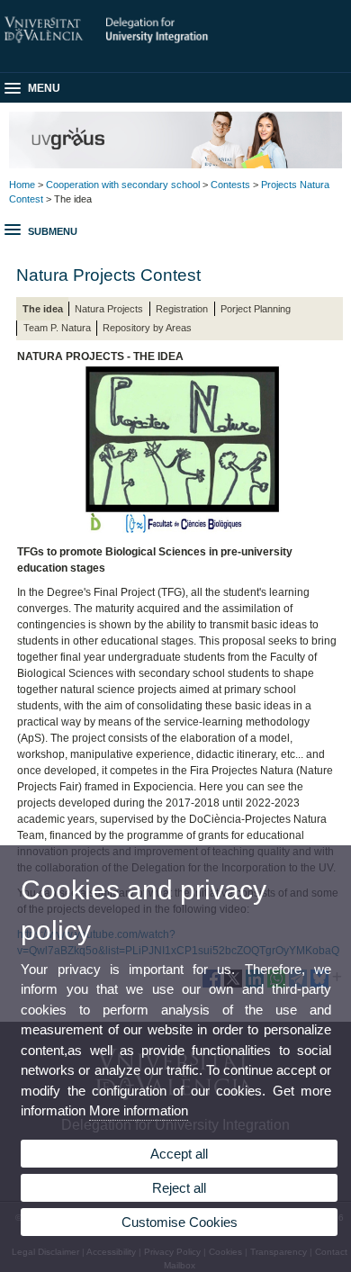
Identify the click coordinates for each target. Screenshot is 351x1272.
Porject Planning (255, 308)
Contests (230, 184)
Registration (182, 308)
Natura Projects (109, 308)
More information (138, 1110)
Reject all (179, 1187)
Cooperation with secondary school (123, 184)
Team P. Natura (57, 327)
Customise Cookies (180, 1222)
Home (22, 184)
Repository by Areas (147, 327)
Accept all (179, 1153)
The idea (42, 308)
